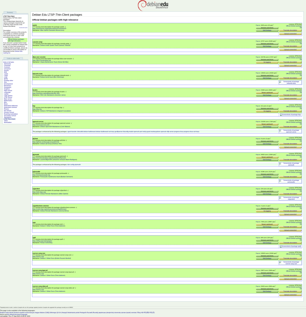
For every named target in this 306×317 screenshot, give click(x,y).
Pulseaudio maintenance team (50, 177)
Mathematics (8, 100)
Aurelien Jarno (60, 95)
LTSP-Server (8, 97)
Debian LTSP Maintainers (48, 111)
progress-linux (178, 131)
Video (6, 121)
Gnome (6, 70)
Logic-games (8, 95)
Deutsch (16, 312)
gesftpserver (119, 131)
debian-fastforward (89, 131)
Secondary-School (10, 116)
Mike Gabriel (44, 30)
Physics (6, 109)
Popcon (258, 25)
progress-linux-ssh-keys (191, 131)
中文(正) (152, 312)
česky (7, 312)
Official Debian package (294, 26)
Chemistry (7, 65)
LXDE (6, 75)
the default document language (17, 314)
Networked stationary (11, 106)
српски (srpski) (126, 312)
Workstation (8, 122)
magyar (37, 312)
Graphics (7, 89)
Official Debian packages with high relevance (16, 40)
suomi (27, 312)
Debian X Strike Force (47, 226)
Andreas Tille (57, 144)
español (22, 312)
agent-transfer (71, 131)
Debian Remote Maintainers (49, 194)
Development (8, 84)
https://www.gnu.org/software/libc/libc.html (46, 93)
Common (7, 67)
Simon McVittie (63, 62)
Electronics (7, 85)
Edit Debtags (267, 30)
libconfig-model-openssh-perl (132, 131)
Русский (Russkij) (92, 312)
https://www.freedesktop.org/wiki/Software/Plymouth (49, 158)
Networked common (10, 107)
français (31, 312)
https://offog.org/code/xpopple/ (42, 241)
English (2, 312)
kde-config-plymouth (74, 164)
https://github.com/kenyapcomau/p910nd (46, 142)
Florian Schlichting (46, 242)
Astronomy (7, 64)
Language (7, 92)
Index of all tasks (8, 62)
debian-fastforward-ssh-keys (105, 131)
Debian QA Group (46, 144)
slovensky (117, 312)
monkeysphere (155, 131)
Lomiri (6, 74)
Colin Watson (65, 126)
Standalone (7, 117)
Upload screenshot (290, 34)
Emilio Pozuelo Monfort (62, 258)
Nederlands (71, 312)
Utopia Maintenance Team (48, 62)
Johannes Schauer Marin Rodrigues (64, 159)
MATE (6, 79)
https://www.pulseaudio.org (41, 175)
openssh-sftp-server (167, 131)
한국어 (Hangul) (62, 312)
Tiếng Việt (140, 312)
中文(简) (146, 312)
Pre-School (7, 111)
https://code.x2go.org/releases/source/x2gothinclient (49, 209)
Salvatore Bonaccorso (56, 30)
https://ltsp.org (37, 109)
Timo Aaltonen (60, 226)
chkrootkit (80, 131)
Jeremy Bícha (63, 211)
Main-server (8, 99)
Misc (5, 102)
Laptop (6, 94)
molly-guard (146, 131)
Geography (7, 87)
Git (301, 27)
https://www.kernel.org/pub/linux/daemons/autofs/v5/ (49, 28)
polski (77, 312)
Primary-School (9, 112)
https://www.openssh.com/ (41, 125)
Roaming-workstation (11, 114)
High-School (8, 90)
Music (6, 104)
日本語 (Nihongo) (50, 312)
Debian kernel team (46, 77)
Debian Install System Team (49, 45)
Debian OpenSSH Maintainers (50, 126)
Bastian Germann (66, 177)
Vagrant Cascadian (64, 111)
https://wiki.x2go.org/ (39, 192)
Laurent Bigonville (46, 159)
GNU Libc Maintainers (47, 95)
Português (83, 312)
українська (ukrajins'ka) (106, 312)
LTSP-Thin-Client (9, 119)
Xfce (5, 82)
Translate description (23, 27)
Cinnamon (7, 69)
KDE (5, 72)
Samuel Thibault (64, 45)
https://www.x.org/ (38, 256)
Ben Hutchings (58, 77)
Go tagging (267, 62)
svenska (134, 312)
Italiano (42, 312)
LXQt (5, 77)
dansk (11, 312)
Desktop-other (8, 80)
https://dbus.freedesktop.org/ (42, 60)
